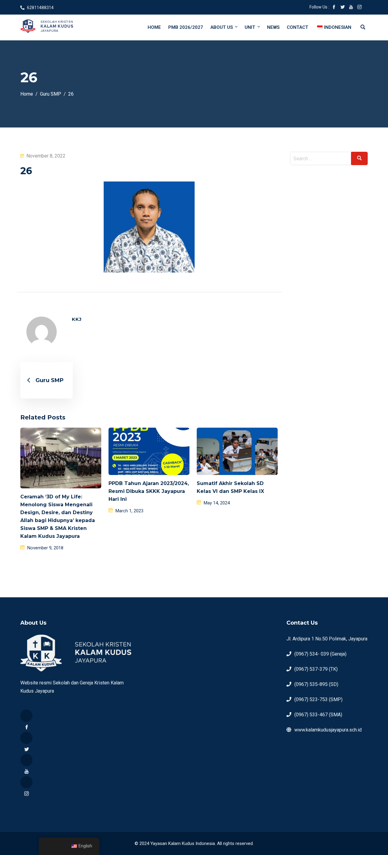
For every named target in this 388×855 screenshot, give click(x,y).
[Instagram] (26, 782)
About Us (221, 27)
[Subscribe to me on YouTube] (351, 7)
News (273, 27)
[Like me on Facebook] (334, 7)
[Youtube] (26, 760)
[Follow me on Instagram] (359, 7)
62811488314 (40, 7)
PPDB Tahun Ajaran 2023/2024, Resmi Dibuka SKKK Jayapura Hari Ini (149, 491)
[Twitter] (26, 738)
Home (154, 27)
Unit (250, 27)
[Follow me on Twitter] (342, 7)
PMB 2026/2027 (185, 27)
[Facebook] (26, 716)
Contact (297, 27)
